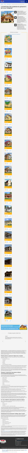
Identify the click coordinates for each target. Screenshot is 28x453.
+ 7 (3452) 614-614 (19, 438)
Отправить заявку (23, 328)
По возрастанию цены (13, 34)
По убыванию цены (18, 34)
